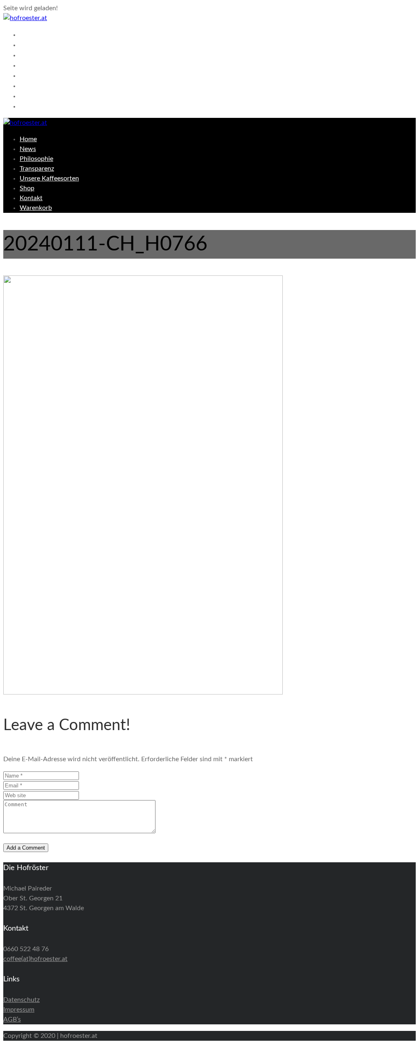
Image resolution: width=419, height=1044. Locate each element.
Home (32, 34)
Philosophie (44, 55)
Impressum (18, 1009)
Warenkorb (42, 106)
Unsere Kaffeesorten (62, 75)
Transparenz (44, 65)
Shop (30, 85)
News (31, 45)
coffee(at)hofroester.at (35, 959)
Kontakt (36, 96)
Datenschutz (21, 1000)
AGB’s (12, 1019)
